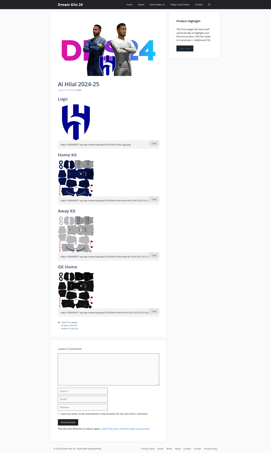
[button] (209, 4)
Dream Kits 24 (70, 4)
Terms (169, 448)
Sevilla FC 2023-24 (69, 328)
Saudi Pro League (69, 322)
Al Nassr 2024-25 (69, 325)
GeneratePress (94, 448)
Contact (199, 4)
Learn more (185, 48)
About (141, 4)
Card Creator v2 (157, 4)
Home (130, 4)
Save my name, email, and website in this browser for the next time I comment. (104, 413)
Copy (154, 143)
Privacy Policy (148, 448)
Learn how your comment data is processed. (125, 428)
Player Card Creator (180, 4)
